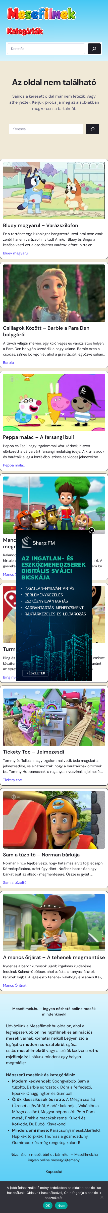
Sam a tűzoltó (15, 882)
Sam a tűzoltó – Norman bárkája (41, 854)
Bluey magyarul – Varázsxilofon (40, 225)
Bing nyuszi (12, 677)
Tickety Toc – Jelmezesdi (33, 752)
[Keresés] (94, 48)
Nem (61, 1205)
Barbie (8, 362)
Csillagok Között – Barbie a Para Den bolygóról (46, 331)
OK (47, 1205)
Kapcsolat (54, 1171)
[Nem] (101, 1197)
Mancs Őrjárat (15, 574)
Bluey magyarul (15, 253)
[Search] (92, 129)
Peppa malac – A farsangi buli (38, 437)
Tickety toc (12, 779)
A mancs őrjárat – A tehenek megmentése (54, 957)
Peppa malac (14, 465)
